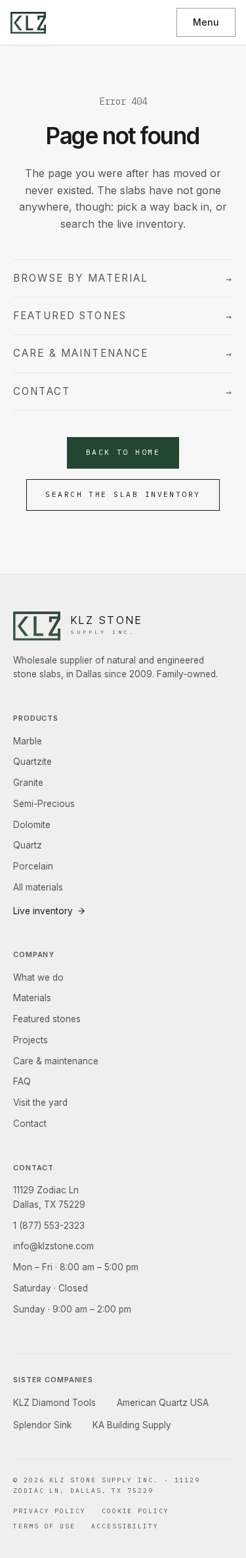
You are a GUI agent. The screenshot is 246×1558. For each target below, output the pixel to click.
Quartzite (32, 761)
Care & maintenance (123, 353)
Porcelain (33, 866)
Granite (28, 782)
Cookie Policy (135, 1511)
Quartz (27, 845)
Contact (123, 391)
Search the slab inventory (123, 494)
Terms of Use (44, 1526)
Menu (206, 22)
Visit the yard (40, 1102)
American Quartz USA (163, 1402)
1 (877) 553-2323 (49, 1225)
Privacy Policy (49, 1511)
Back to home (123, 452)
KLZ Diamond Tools (54, 1402)
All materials (38, 887)
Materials (32, 998)
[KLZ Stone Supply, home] (28, 23)
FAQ (22, 1081)
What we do (38, 977)
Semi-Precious (44, 803)
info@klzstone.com (53, 1246)
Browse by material (123, 278)
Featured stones (123, 316)
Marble (27, 741)
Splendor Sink (42, 1425)
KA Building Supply (131, 1425)
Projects (30, 1040)
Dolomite (32, 824)
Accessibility (125, 1526)
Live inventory (43, 911)
